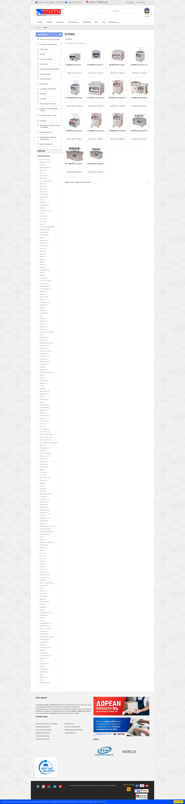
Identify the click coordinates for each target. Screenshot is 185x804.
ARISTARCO (43, 602)
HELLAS (42, 194)
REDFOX (42, 197)
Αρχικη (38, 27)
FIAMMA (42, 513)
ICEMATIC (43, 348)
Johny (41, 259)
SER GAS (42, 192)
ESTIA (41, 618)
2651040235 (60, 2)
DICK (41, 224)
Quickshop (74, 60)
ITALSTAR (43, 421)
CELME (42, 515)
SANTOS (42, 410)
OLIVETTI (42, 569)
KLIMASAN (43, 205)
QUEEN (42, 267)
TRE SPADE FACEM (46, 372)
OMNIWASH (43, 499)
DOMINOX (43, 575)
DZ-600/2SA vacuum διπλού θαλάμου (145, 131)
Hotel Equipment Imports (48, 442)
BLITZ (41, 558)
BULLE (42, 680)
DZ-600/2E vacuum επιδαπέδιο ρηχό (101, 131)
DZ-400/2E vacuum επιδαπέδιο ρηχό (145, 65)
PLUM (41, 604)
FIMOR (42, 318)
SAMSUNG (43, 672)
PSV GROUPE (44, 534)
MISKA (42, 540)
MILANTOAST (44, 211)
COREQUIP (43, 664)
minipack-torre (44, 529)
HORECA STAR (44, 629)
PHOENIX (42, 642)
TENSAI (42, 216)
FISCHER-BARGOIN (46, 227)
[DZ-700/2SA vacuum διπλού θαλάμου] (74, 153)
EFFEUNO (43, 596)
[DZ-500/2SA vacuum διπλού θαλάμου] (139, 87)
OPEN (41, 561)
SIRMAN (42, 370)
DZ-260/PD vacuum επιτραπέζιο (78, 65)
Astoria (42, 170)
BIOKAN (42, 459)
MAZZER (42, 658)
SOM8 (41, 389)
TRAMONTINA (44, 612)
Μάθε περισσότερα (99, 801)
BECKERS (42, 305)
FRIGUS (42, 599)
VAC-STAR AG (44, 432)
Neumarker (43, 270)
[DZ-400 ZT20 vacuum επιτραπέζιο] (118, 54)
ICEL (41, 620)
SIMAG (42, 202)
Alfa (41, 173)
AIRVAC (42, 645)
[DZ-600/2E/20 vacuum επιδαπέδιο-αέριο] (118, 120)
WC (41, 386)
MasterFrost (43, 178)
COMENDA (43, 634)
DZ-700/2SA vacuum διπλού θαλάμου (80, 164)
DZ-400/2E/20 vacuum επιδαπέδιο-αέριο (81, 98)
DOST (41, 378)
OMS (41, 674)
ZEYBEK (42, 491)
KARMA (42, 472)
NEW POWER (44, 494)
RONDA (42, 294)
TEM (41, 248)
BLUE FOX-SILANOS (46, 332)
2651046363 (50, 2)
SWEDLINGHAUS (45, 532)
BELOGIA (42, 278)
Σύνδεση (141, 2)
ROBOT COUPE (44, 434)
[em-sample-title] (38, 786)
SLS (41, 588)
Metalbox (43, 243)
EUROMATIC (43, 518)
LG (40, 661)
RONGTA (42, 383)
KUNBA (42, 523)
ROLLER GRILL (44, 437)
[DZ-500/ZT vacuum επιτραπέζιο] (74, 120)
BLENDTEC (43, 399)
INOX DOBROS (44, 637)
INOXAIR (42, 464)
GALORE (42, 580)
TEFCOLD (43, 235)
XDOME (42, 310)
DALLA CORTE (44, 281)
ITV (41, 200)
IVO (41, 375)
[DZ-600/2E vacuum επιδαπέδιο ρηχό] (96, 120)
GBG (41, 262)
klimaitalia (43, 162)
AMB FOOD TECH (45, 542)
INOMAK (42, 507)
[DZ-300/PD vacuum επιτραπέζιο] (96, 54)
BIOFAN (42, 451)
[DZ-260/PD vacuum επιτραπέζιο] (74, 54)
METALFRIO (43, 391)
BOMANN (43, 313)
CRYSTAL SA (43, 456)
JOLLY (41, 556)
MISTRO (42, 548)
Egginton (42, 240)
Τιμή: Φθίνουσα (80, 43)
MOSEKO (42, 321)
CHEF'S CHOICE (44, 453)
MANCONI (43, 545)
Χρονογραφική (44, 181)
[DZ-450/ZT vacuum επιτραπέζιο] (96, 87)
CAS (41, 335)
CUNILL (42, 324)
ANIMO (42, 413)
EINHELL (42, 300)
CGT (41, 486)
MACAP (42, 418)
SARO (41, 308)
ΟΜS (41, 550)
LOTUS (42, 219)
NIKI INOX (43, 405)
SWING (42, 567)
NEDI (41, 469)
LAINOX (42, 221)
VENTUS (42, 591)
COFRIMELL (43, 364)
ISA (41, 213)
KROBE (42, 483)
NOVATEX (43, 467)
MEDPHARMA (44, 362)
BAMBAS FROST (45, 343)
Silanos (42, 184)
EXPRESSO (43, 448)
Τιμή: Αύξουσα (70, 43)
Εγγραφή (131, 2)
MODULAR (43, 337)
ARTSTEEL (43, 502)
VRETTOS (43, 380)
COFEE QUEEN (44, 289)
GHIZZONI (43, 521)
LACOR (42, 488)
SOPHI (42, 666)
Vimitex (42, 176)
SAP (41, 537)
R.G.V (41, 426)
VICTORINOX (44, 656)
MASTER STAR (44, 351)
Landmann (43, 232)
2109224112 (77, 2)
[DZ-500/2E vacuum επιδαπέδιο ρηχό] (118, 87)
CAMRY (42, 251)
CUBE (41, 397)
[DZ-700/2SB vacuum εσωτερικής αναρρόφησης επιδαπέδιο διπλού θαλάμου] (96, 153)
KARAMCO (43, 461)
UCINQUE (43, 359)
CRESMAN (43, 615)
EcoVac (42, 254)
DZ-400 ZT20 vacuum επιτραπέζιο (122, 65)
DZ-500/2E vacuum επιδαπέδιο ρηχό (123, 98)
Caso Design (44, 345)
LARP (41, 238)
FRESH (42, 189)
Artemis (42, 256)
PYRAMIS (42, 653)
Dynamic (42, 327)
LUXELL (42, 480)
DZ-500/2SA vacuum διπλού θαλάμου (145, 98)
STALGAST (43, 585)
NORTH (42, 297)
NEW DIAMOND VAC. (46, 526)
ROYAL (42, 475)
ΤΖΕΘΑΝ (42, 329)
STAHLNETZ (43, 639)
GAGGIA (42, 291)
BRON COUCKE (44, 440)
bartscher (42, 159)
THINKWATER (44, 623)
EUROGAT (43, 283)
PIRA (41, 273)
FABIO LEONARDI (45, 583)
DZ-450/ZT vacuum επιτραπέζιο (99, 98)
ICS (41, 553)
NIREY (41, 367)
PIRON (42, 593)
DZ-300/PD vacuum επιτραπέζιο (99, 65)
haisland (42, 354)
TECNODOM (44, 407)
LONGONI (43, 669)
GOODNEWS (44, 429)
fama (41, 165)
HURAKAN (43, 505)
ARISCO (42, 445)
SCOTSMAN (43, 302)
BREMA (42, 677)
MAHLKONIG (44, 286)
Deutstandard (44, 683)
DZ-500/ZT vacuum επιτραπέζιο (78, 131)
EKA (41, 610)
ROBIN (42, 650)
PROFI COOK (44, 478)
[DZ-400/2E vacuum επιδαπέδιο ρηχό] (139, 54)
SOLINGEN (43, 229)
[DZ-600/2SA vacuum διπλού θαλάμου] (139, 120)
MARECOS (43, 394)
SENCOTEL (43, 416)
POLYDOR (43, 246)
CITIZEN (42, 572)
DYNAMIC (43, 510)
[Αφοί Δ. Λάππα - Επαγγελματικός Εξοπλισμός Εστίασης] (52, 10)
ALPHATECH (43, 356)
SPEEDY (42, 564)
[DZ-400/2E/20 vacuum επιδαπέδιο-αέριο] (74, 87)
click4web (113, 785)
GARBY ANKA (44, 167)
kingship (42, 607)
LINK (41, 402)
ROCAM (42, 496)
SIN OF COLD (44, 626)
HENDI (42, 264)
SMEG (41, 208)
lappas (42, 186)
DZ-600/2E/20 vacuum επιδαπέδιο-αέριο (124, 131)
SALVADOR (43, 577)
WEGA (41, 275)
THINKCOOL (43, 647)
